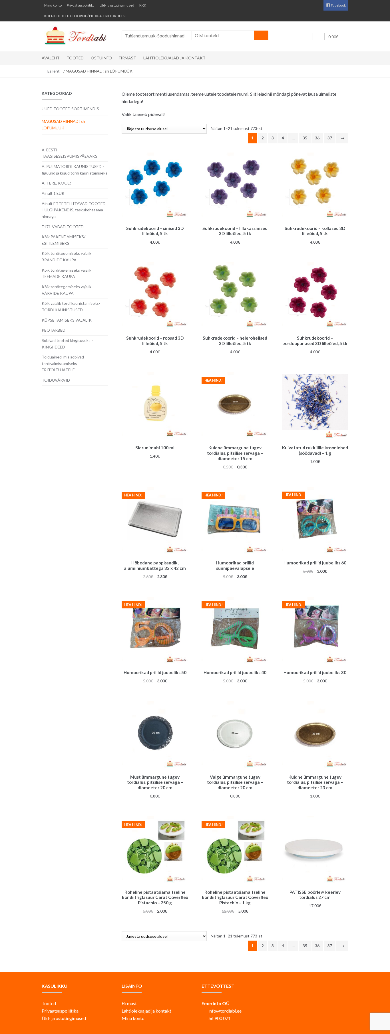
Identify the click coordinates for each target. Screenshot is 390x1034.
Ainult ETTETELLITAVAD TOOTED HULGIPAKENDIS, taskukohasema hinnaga (74, 210)
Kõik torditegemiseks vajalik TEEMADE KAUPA (66, 273)
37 (329, 137)
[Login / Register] (316, 36)
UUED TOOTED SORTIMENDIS (70, 108)
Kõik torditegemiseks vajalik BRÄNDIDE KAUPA (66, 256)
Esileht (53, 71)
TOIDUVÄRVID (56, 380)
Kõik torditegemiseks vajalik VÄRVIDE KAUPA (66, 290)
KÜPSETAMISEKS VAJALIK (67, 320)
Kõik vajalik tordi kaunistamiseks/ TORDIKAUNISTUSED (71, 306)
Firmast (127, 57)
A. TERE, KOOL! (56, 183)
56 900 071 (219, 1018)
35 (305, 137)
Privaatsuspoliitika (81, 5)
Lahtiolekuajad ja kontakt (174, 57)
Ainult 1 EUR (53, 193)
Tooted (75, 57)
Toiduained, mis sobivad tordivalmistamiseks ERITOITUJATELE (63, 363)
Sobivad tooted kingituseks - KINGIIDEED (67, 343)
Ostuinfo (101, 57)
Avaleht (51, 57)
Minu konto (53, 5)
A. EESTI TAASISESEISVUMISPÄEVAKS (69, 153)
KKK (142, 5)
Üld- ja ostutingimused (117, 5)
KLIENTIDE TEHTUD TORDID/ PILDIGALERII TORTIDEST (85, 16)
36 (317, 137)
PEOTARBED (53, 330)
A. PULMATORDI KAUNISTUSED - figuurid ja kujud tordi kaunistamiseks (74, 169)
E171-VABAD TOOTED (63, 226)
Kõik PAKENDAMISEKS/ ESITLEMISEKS (63, 240)
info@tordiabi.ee (225, 1010)
